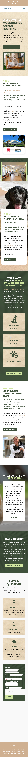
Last (19, 672)
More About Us (10, 129)
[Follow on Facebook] (11, 745)
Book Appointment (11, 47)
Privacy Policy (20, 751)
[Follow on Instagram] (14, 745)
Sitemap (21, 753)
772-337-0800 (16, 632)
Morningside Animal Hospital (14, 289)
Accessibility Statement (11, 753)
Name (7, 668)
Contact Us (9, 259)
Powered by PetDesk (9, 751)
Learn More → (14, 328)
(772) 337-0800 (14, 2)
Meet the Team (9, 429)
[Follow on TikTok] (17, 745)
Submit (9, 697)
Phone (7, 677)
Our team (10, 245)
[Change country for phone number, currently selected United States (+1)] (7, 679)
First (19, 670)
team (12, 111)
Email (7, 674)
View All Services (14, 373)
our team (22, 415)
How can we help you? (13, 681)
